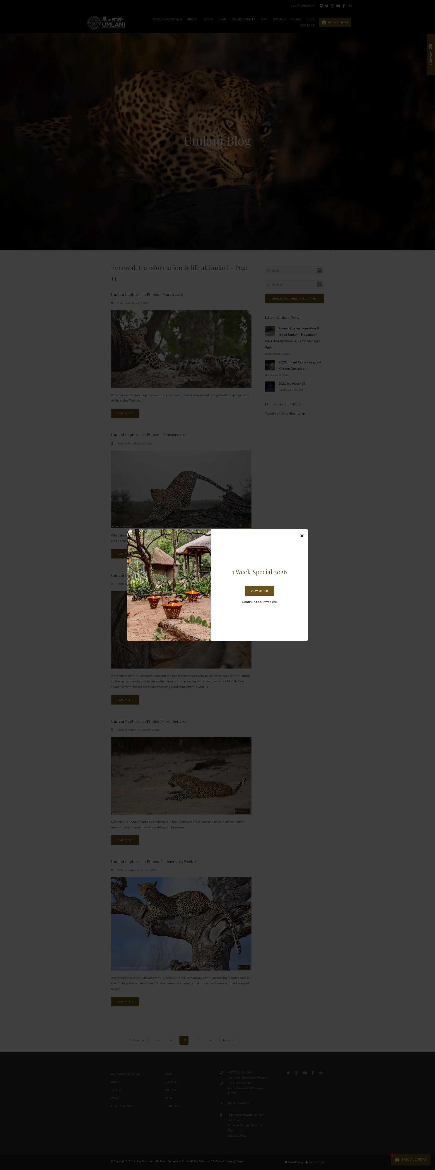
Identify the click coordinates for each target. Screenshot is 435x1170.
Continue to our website (259, 602)
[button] (302, 536)
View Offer (259, 590)
